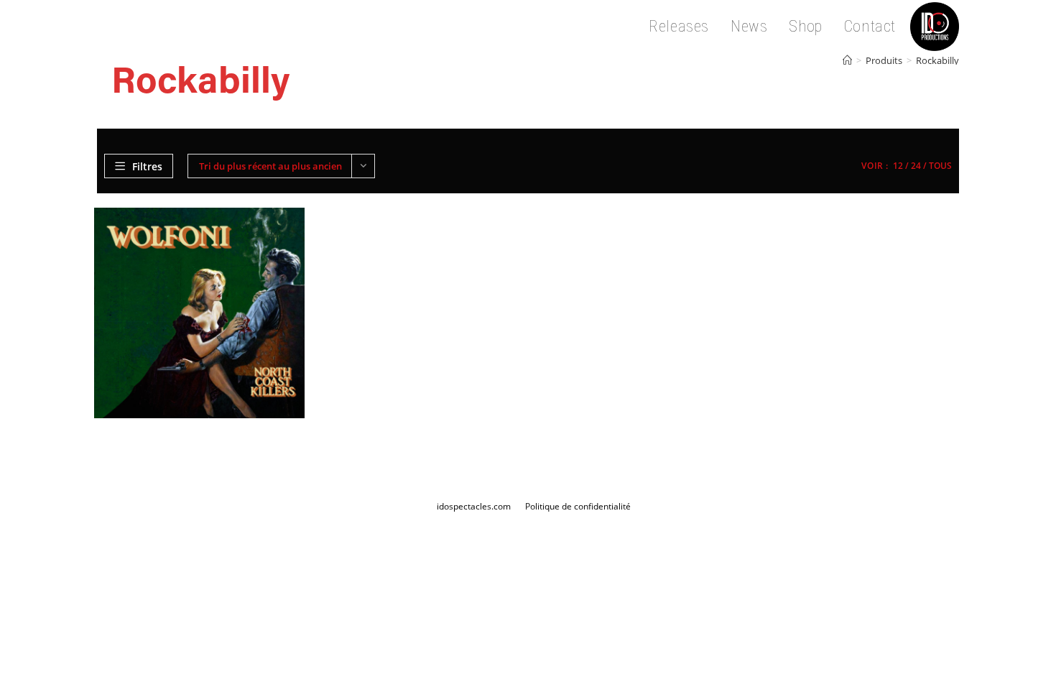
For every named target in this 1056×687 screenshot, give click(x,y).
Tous (940, 166)
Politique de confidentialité (578, 506)
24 (916, 166)
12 (898, 166)
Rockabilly (937, 60)
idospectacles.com (474, 506)
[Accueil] (847, 60)
